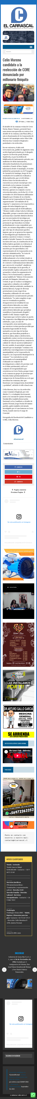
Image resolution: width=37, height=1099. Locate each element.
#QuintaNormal (14, 1075)
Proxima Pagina (17, 492)
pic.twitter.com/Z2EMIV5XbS (19, 1082)
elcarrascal (15, 118)
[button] (17, 991)
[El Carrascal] (18, 18)
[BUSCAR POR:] (18, 51)
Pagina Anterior (20, 490)
